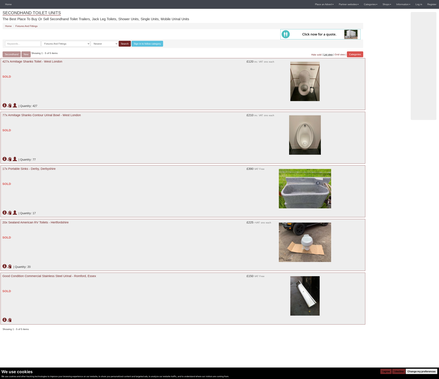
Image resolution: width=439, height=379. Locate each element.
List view (328, 54)
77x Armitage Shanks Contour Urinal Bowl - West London (41, 115)
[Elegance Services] (320, 34)
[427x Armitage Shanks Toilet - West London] (305, 81)
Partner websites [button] (348, 4)
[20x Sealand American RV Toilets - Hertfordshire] (305, 242)
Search (125, 43)
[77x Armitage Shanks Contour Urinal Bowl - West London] (305, 135)
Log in (419, 4)
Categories (355, 54)
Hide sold (316, 54)
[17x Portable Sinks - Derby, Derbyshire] (305, 188)
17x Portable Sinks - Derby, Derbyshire (29, 168)
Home (8, 4)
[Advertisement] (423, 66)
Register (431, 4)
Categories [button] (370, 4)
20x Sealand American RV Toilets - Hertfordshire (35, 222)
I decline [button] (399, 371)
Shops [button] (386, 4)
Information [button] (402, 4)
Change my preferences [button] (421, 371)
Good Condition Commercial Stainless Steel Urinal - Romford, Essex (49, 276)
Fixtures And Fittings (26, 26)
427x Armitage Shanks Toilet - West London (32, 61)
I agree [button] (386, 371)
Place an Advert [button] (323, 4)
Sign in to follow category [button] (147, 43)
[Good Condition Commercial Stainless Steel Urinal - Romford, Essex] (305, 296)
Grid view (340, 54)
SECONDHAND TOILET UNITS (32, 12)
